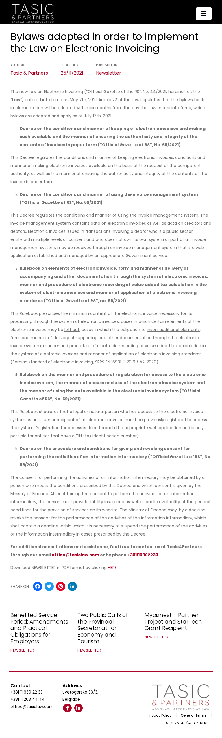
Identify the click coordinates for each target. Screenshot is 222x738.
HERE (112, 567)
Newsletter (108, 73)
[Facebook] (67, 708)
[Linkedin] (79, 708)
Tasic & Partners (29, 73)
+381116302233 (142, 555)
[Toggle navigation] (204, 13)
